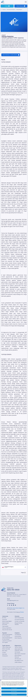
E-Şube (6, 6)
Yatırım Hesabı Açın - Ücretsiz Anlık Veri (10, 54)
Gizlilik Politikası (18, 662)
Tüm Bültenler (18, 634)
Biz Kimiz (4, 617)
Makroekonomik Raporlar (11, 9)
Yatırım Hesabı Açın (6, 647)
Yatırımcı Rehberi (18, 647)
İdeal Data (4, 654)
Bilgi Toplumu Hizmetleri (20, 653)
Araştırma (4, 9)
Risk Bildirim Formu (19, 660)
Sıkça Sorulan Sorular (7, 629)
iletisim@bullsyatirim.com (12, 600)
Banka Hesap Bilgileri (7, 621)
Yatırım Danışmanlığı (19, 617)
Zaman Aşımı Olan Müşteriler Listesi (19, 649)
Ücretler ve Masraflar (19, 621)
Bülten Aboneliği (6, 649)
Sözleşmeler (5, 656)
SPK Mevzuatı (18, 658)
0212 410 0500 (13, 590)
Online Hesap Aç (19, 6)
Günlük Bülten (18, 636)
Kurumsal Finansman (19, 619)
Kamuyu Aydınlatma (6, 628)
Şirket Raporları (18, 638)
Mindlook (22, 612)
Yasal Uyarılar (5, 626)
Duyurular (4, 619)
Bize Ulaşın (4, 650)
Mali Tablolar (17, 652)
